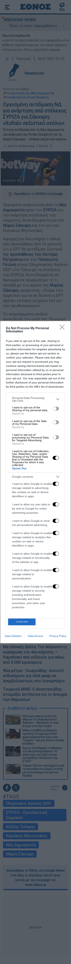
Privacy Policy (57, 636)
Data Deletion (13, 636)
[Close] (63, 328)
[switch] (56, 409)
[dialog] (35, 482)
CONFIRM (22, 622)
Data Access (35, 636)
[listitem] (35, 399)
